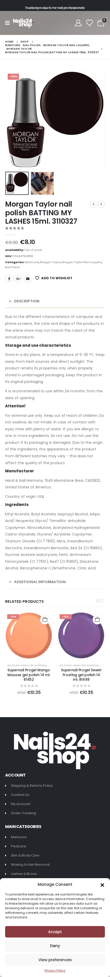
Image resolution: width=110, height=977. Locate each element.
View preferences (55, 959)
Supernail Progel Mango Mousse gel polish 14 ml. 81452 (28, 674)
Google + (18, 279)
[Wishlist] (90, 23)
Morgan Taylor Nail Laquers (82, 262)
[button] (102, 884)
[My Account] (78, 23)
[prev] (93, 204)
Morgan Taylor (50, 262)
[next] (101, 204)
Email (28, 279)
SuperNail (41, 665)
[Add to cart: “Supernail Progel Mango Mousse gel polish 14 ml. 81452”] (45, 619)
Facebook (9, 279)
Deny (55, 945)
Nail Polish (12, 267)
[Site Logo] (23, 23)
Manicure (32, 262)
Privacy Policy (55, 970)
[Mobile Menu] (9, 23)
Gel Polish (13, 665)
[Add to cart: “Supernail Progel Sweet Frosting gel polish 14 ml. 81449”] (97, 619)
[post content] (28, 635)
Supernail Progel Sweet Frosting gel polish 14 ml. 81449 (81, 674)
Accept (55, 931)
